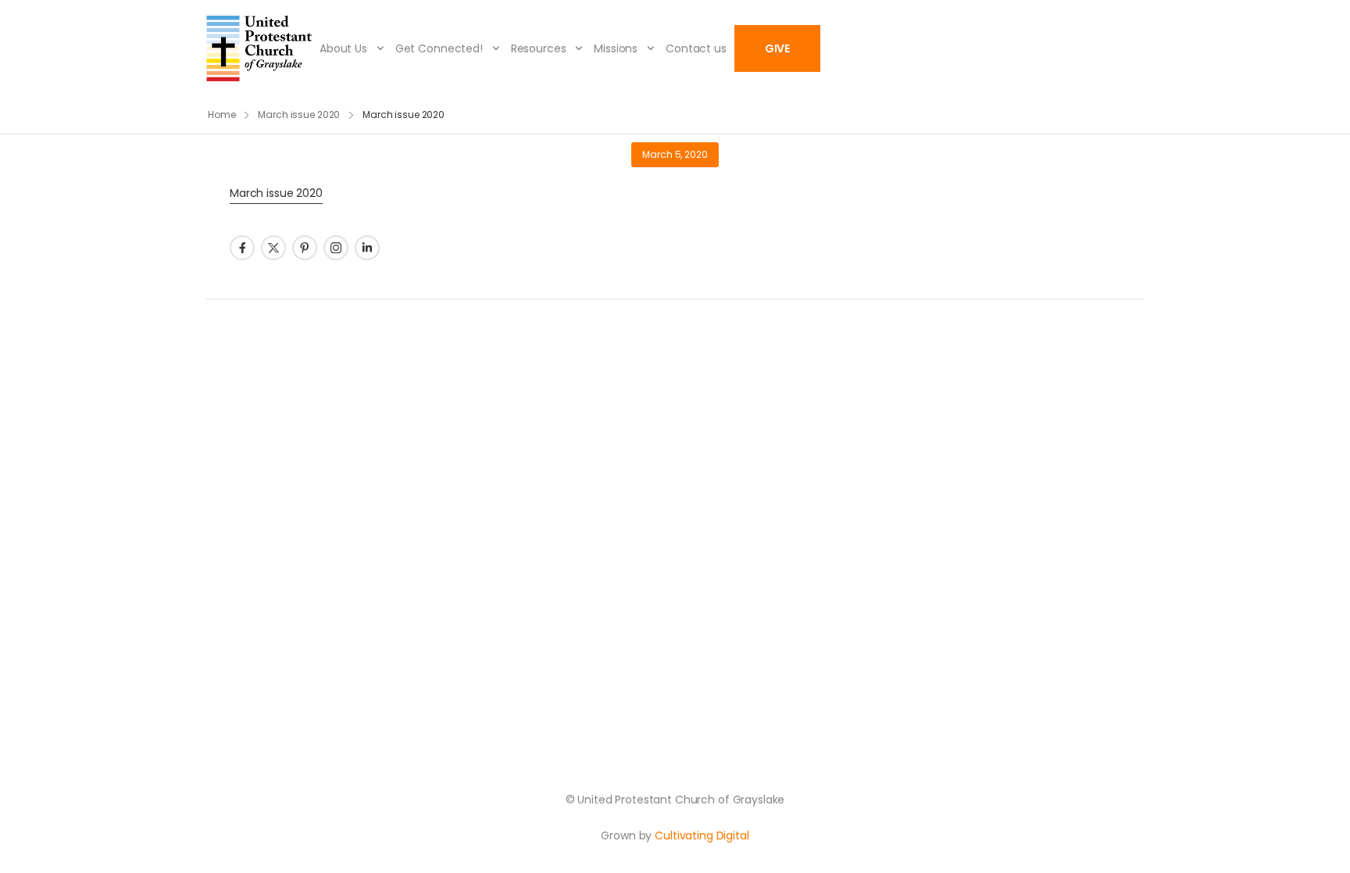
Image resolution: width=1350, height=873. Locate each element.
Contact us (696, 48)
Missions (616, 48)
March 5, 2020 (674, 154)
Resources (538, 48)
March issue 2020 (299, 114)
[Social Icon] (242, 247)
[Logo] (259, 48)
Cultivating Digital (701, 835)
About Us (343, 48)
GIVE (777, 48)
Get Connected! (439, 48)
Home (222, 114)
